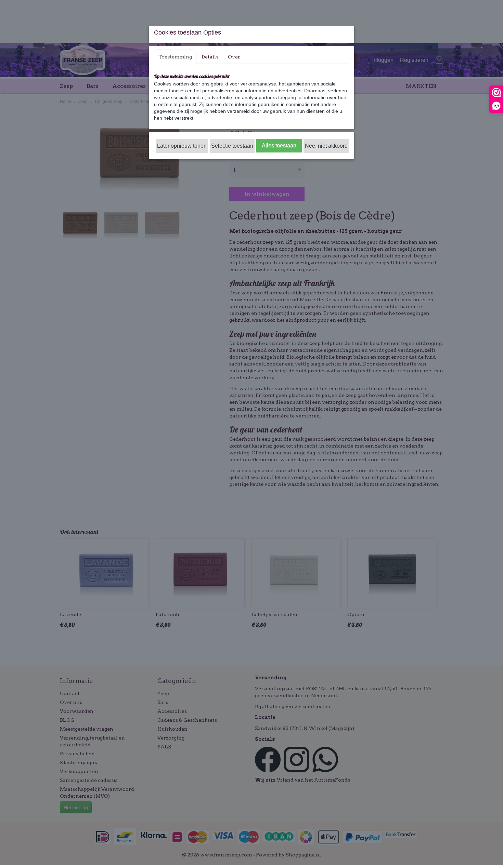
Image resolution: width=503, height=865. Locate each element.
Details (210, 56)
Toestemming (175, 56)
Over (234, 56)
